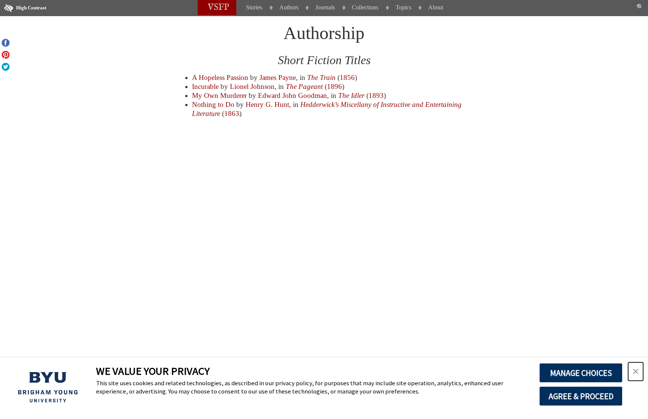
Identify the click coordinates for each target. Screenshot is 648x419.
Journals (325, 7)
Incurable (205, 86)
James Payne (278, 77)
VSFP (218, 7)
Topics (403, 7)
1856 (347, 77)
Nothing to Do (213, 104)
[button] (635, 371)
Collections (365, 7)
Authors (288, 7)
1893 (376, 95)
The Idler (351, 95)
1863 (231, 113)
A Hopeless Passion (220, 77)
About (435, 7)
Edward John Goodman (292, 95)
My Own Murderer (219, 95)
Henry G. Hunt (267, 104)
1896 (334, 86)
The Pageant (304, 86)
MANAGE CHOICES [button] (581, 373)
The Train (321, 77)
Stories (254, 7)
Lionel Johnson (252, 86)
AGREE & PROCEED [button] (581, 396)
